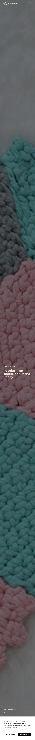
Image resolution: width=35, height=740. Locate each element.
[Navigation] (30, 3)
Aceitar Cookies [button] (24, 734)
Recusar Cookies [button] (10, 734)
